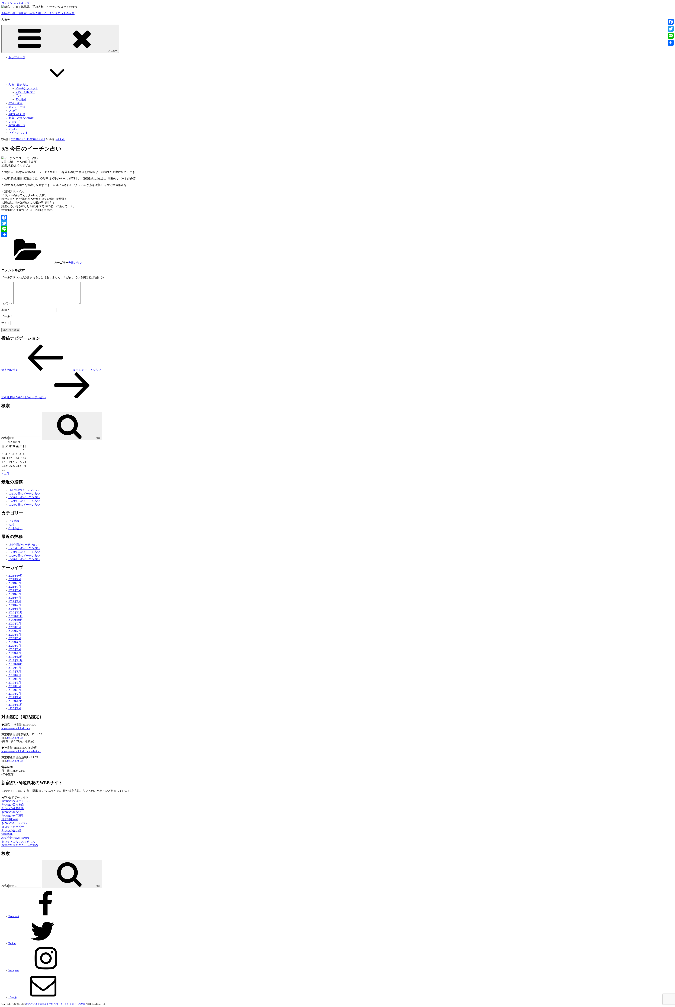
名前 (5, 309)
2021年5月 (14, 594)
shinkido (60, 139)
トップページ (16, 57)
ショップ (14, 121)
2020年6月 (14, 634)
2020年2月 (14, 649)
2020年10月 (15, 619)
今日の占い (75, 262)
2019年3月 (14, 689)
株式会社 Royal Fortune (15, 837)
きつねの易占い (11, 811)
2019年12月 (15, 656)
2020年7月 (14, 630)
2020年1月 (14, 653)
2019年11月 (15, 660)
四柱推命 (21, 99)
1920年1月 (14, 708)
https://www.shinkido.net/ (15, 728)
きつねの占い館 (11, 830)
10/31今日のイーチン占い (24, 493)
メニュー (112, 50)
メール (6, 316)
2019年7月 (14, 675)
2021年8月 (14, 582)
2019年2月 (14, 693)
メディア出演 (16, 106)
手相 (18, 95)
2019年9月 (14, 667)
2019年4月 (14, 686)
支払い (12, 128)
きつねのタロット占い (15, 800)
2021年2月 (14, 605)
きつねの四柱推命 (12, 804)
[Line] (337, 229)
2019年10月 (15, 664)
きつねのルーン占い (14, 823)
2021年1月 (14, 608)
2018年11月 (15, 704)
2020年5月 (14, 638)
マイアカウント (18, 132)
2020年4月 (14, 641)
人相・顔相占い (25, 92)
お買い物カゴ (16, 125)
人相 (11, 524)
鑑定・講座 (15, 103)
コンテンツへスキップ (15, 3)
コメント (7, 303)
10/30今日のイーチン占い (24, 497)
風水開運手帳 (9, 819)
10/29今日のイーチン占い (24, 500)
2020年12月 (15, 612)
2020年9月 (14, 623)
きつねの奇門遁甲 (12, 815)
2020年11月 (15, 616)
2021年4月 (14, 597)
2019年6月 (14, 678)
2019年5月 (14, 682)
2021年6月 (14, 590)
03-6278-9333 (15, 737)
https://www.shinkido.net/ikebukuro (21, 751)
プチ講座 (14, 520)
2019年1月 (14, 697)
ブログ (12, 110)
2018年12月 (15, 700)
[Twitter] (337, 223)
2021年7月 (14, 586)
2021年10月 (15, 575)
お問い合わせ (16, 114)
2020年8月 (14, 627)
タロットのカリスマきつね (18, 841)
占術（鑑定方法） (19, 84)
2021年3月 (14, 601)
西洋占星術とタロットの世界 (19, 845)
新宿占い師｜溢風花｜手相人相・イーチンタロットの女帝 (38, 13)
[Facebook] (337, 217)
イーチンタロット (26, 88)
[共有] (337, 234)
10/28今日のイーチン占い (24, 504)
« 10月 (5, 473)
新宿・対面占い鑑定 (21, 117)
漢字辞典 (7, 834)
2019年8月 (14, 671)
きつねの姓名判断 (12, 808)
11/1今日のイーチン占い (23, 489)
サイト (5, 322)
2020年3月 (14, 645)
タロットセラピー (12, 826)
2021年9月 (14, 579)
